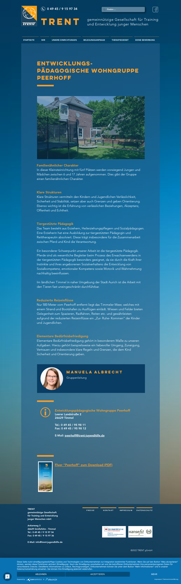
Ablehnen (41, 574)
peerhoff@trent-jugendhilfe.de (84, 435)
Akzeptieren (97, 574)
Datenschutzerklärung (170, 579)
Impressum (158, 579)
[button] (91, 127)
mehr (154, 574)
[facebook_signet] (155, 9)
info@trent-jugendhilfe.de (49, 542)
